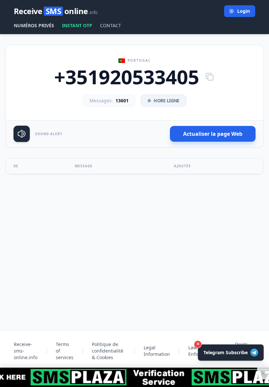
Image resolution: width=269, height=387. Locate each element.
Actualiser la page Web (212, 133)
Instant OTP (77, 25)
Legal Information (157, 350)
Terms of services (64, 350)
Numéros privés (34, 25)
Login (243, 11)
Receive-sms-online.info (25, 350)
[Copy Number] (209, 76)
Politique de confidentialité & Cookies (107, 350)
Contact (110, 25)
